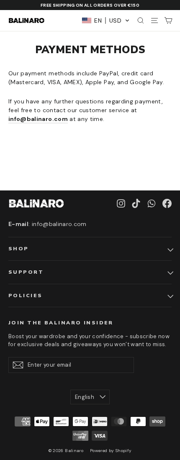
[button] (105, 20)
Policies (25, 295)
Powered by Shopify (110, 450)
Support (26, 272)
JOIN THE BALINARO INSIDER (60, 322)
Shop (18, 248)
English (84, 397)
